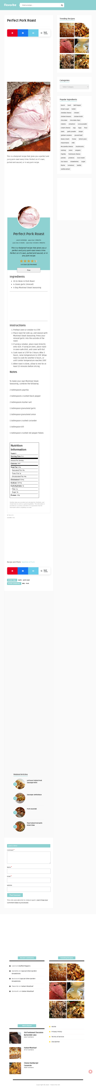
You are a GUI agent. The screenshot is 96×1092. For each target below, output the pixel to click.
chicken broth (78, 116)
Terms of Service (58, 1037)
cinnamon (72, 124)
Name (9, 867)
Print (28, 270)
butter (74, 109)
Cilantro (63, 124)
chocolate (64, 120)
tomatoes (71, 165)
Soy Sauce (64, 161)
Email (9, 876)
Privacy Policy (57, 1032)
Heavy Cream (65, 139)
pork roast (26, 580)
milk (73, 143)
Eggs (79, 128)
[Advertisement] (28, 58)
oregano (78, 150)
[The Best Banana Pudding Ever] (82, 46)
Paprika (63, 154)
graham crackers (66, 135)
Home (54, 1027)
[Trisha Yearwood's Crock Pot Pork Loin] (67, 62)
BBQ (23, 583)
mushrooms (80, 146)
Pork (27, 583)
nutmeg (63, 150)
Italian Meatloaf (27, 986)
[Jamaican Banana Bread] (67, 30)
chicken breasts (66, 116)
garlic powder (71, 131)
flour (85, 128)
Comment (10, 850)
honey (74, 139)
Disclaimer (56, 1042)
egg (74, 128)
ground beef (78, 135)
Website (9, 885)
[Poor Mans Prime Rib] (67, 46)
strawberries (74, 161)
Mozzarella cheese (67, 146)
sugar (83, 161)
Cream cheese (65, 128)
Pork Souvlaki (32, 809)
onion (70, 150)
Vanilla (79, 165)
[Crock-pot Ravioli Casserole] (82, 62)
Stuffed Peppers (24, 966)
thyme (63, 165)
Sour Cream (81, 158)
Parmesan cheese (74, 154)
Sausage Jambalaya (34, 795)
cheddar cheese (66, 113)
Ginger (81, 131)
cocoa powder (82, 124)
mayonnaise (65, 143)
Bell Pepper (77, 105)
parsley (63, 158)
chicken (76, 113)
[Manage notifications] (90, 1071)
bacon (63, 105)
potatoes (71, 158)
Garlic (20, 580)
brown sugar (65, 109)
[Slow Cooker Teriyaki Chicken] (82, 30)
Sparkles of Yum (28, 562)
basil (69, 105)
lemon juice (83, 139)
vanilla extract (65, 169)
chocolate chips (75, 120)
